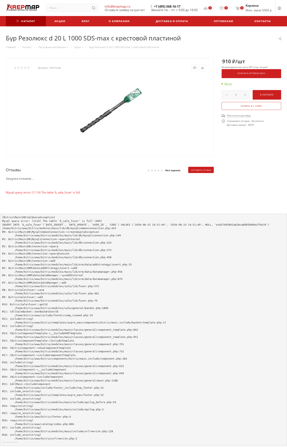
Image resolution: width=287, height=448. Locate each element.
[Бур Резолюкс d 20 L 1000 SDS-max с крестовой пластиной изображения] (110, 110)
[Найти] (93, 8)
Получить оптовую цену (251, 73)
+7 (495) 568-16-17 (167, 6)
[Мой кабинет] (279, 8)
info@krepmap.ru (117, 6)
